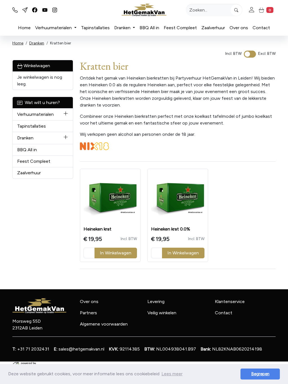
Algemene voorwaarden (104, 324)
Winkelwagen (36, 65)
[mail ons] (25, 10)
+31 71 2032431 (30, 349)
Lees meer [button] (172, 373)
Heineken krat (97, 229)
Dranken (123, 27)
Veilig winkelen (161, 312)
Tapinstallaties (95, 27)
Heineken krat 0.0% (170, 229)
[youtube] (45, 10)
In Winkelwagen (115, 253)
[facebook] (34, 10)
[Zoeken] (236, 10)
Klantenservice (230, 301)
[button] (65, 114)
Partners (88, 312)
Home (24, 27)
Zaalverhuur (213, 27)
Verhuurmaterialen (54, 27)
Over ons (239, 27)
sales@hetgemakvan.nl (79, 349)
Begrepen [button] (260, 373)
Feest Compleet (180, 27)
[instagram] (54, 10)
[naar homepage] (144, 10)
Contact (261, 27)
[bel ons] (15, 10)
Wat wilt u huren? (41, 102)
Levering (156, 301)
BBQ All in (149, 27)
